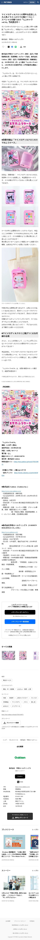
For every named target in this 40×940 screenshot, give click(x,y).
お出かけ (6, 706)
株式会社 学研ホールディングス (29, 740)
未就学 (11, 698)
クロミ (26, 702)
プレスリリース (13, 740)
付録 (4, 698)
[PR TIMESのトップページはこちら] (8, 2)
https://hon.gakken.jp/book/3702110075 (12, 714)
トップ (5, 740)
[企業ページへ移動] (20, 758)
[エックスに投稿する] (8, 46)
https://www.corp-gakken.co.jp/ (11, 491)
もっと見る (35, 829)
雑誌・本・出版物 (8, 689)
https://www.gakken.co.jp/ (10, 532)
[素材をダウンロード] (21, 46)
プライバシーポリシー (20, 921)
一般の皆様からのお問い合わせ (20, 933)
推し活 (33, 702)
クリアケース (16, 706)
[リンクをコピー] (24, 46)
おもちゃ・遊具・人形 (24, 689)
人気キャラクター (22, 698)
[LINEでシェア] (15, 46)
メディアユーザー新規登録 (20, 621)
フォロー (20, 776)
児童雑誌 (6, 702)
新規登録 (32, 2)
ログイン (25, 2)
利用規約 (32, 921)
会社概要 (8, 921)
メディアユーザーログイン (20, 612)
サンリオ (34, 698)
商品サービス (7, 680)
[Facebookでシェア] (12, 46)
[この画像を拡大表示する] (8, 655)
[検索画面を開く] (38, 2)
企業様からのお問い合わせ (20, 929)
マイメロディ (16, 702)
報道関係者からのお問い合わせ (20, 925)
